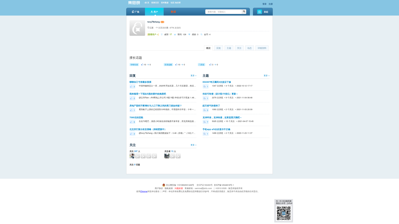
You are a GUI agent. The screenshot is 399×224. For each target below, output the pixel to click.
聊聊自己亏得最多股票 (140, 81)
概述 (208, 47)
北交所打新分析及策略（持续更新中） (148, 129)
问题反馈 (179, 188)
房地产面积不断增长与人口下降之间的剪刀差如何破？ (156, 105)
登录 (264, 3)
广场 (137, 11)
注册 (271, 3)
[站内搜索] (244, 11)
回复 (218, 47)
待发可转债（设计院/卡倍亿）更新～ (220, 93)
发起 (266, 11)
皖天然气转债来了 (211, 105)
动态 (249, 47)
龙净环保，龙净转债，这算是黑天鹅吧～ (222, 117)
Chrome (143, 191)
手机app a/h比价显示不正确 (216, 129)
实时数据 (164, 3)
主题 (229, 47)
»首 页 (146, 3)
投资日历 (155, 3)
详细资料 (262, 47)
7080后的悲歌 (136, 117)
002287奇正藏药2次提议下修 (217, 81)
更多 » (193, 75)
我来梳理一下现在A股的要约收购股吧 (148, 93)
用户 (156, 11)
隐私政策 (169, 188)
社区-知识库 (176, 3)
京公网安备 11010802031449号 (180, 184)
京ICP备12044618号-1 (224, 184)
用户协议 (159, 188)
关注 (239, 47)
